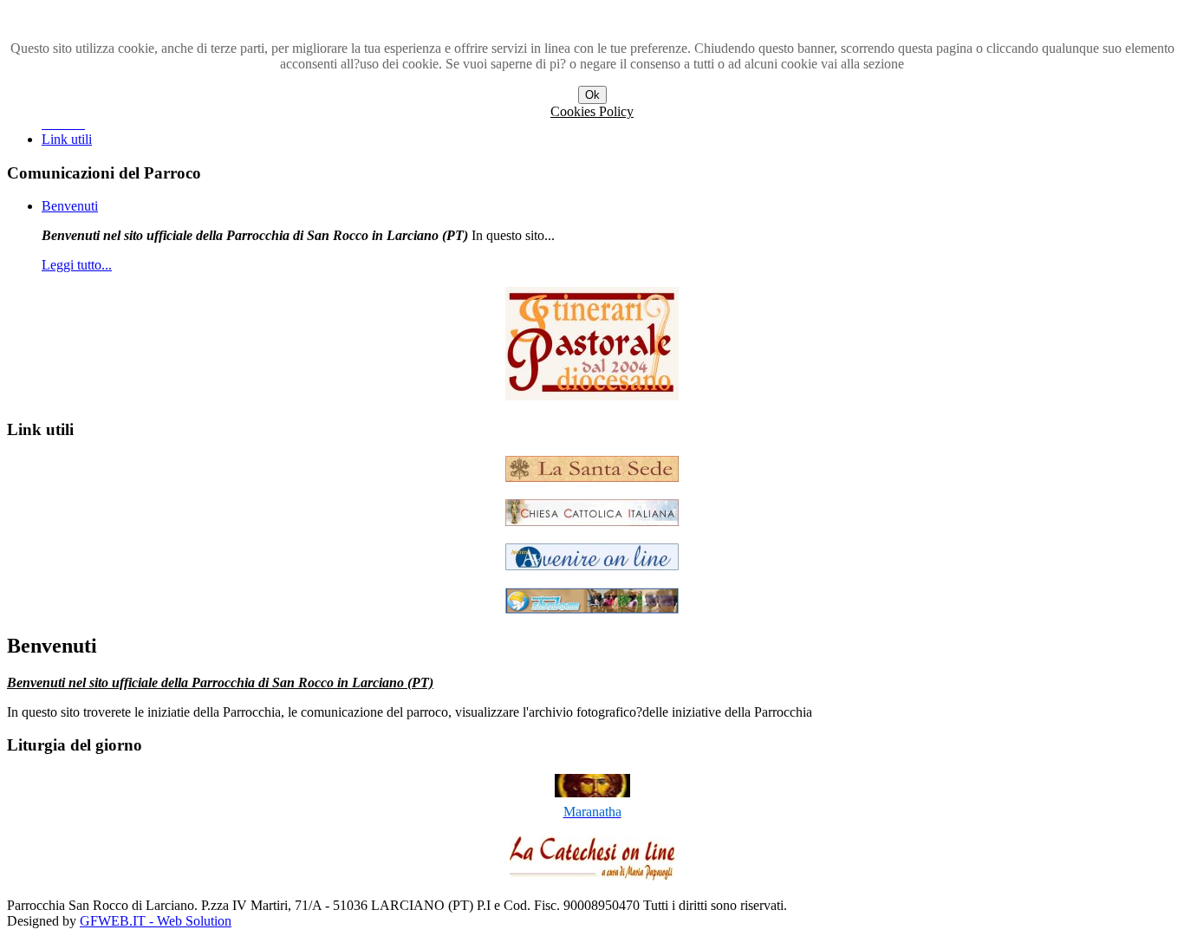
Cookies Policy (592, 111)
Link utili (67, 139)
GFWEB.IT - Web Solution (155, 920)
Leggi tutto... (77, 264)
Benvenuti (70, 205)
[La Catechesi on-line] (592, 875)
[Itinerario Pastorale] (592, 395)
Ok (592, 94)
